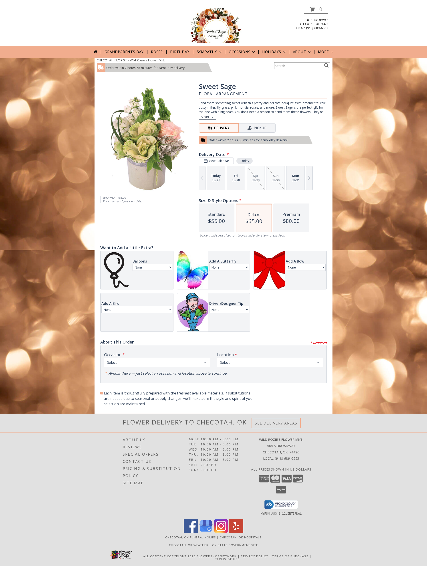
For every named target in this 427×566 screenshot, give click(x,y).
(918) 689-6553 (317, 28)
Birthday (179, 51)
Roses (157, 51)
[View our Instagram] (221, 532)
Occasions (239, 51)
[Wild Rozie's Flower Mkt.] (213, 25)
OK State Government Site (235, 545)
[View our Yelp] (236, 532)
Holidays (271, 51)
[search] (326, 65)
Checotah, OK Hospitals (241, 537)
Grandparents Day (124, 51)
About (299, 51)
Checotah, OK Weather (188, 545)
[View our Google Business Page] (206, 532)
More (323, 51)
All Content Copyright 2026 (169, 556)
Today (244, 161)
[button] (316, 9)
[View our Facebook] (191, 532)
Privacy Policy (254, 556)
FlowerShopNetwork (217, 556)
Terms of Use (227, 559)
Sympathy (207, 51)
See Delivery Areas (276, 423)
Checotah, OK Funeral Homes (190, 537)
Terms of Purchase (290, 556)
